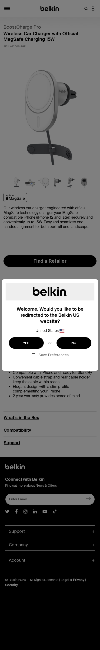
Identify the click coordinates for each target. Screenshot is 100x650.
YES (26, 343)
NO (74, 343)
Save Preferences (54, 355)
